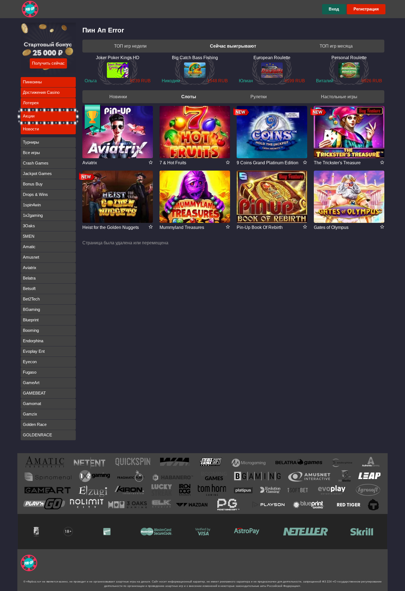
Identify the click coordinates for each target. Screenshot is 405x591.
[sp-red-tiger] (344, 504)
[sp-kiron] (129, 491)
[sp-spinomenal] (48, 476)
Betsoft (29, 288)
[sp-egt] (309, 476)
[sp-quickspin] (132, 463)
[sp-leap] (369, 476)
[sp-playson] (268, 504)
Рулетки (258, 96)
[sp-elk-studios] (161, 505)
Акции (28, 116)
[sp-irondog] (184, 491)
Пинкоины (32, 82)
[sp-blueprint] (308, 504)
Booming (31, 330)
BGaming (31, 309)
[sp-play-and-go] (44, 504)
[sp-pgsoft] (228, 504)
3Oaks (29, 225)
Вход (334, 9)
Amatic (29, 246)
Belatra (29, 278)
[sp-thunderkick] (373, 504)
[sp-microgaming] (249, 462)
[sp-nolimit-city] (86, 504)
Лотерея (31, 102)
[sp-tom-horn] (212, 491)
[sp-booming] (214, 477)
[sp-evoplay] (331, 491)
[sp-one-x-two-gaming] (94, 477)
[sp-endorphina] (342, 463)
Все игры (31, 152)
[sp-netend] (89, 463)
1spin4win (32, 205)
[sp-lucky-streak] (162, 491)
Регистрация (366, 9)
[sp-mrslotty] (344, 477)
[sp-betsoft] (211, 463)
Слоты (188, 96)
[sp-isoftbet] (298, 491)
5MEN (28, 236)
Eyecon (30, 361)
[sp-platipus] (243, 491)
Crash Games (35, 163)
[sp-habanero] (173, 476)
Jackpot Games (37, 173)
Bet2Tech (31, 299)
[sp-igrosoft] (368, 491)
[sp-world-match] (175, 463)
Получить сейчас (48, 63)
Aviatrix (29, 267)
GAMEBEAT (34, 393)
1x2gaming (33, 215)
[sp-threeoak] (127, 504)
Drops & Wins (35, 194)
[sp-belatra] (299, 463)
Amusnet (31, 257)
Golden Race (35, 424)
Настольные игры (339, 96)
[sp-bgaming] (257, 477)
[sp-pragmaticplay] (131, 477)
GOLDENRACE (37, 435)
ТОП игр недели (130, 46)
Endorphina (33, 340)
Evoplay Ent (34, 351)
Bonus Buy (33, 184)
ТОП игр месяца (336, 46)
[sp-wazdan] (191, 504)
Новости (31, 129)
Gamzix (30, 414)
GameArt (31, 382)
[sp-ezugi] (92, 491)
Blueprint (31, 320)
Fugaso (29, 372)
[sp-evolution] (270, 491)
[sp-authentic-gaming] (370, 463)
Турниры (31, 142)
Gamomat (32, 403)
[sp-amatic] (45, 463)
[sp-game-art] (48, 491)
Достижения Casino (41, 92)
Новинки (118, 96)
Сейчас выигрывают (233, 46)
